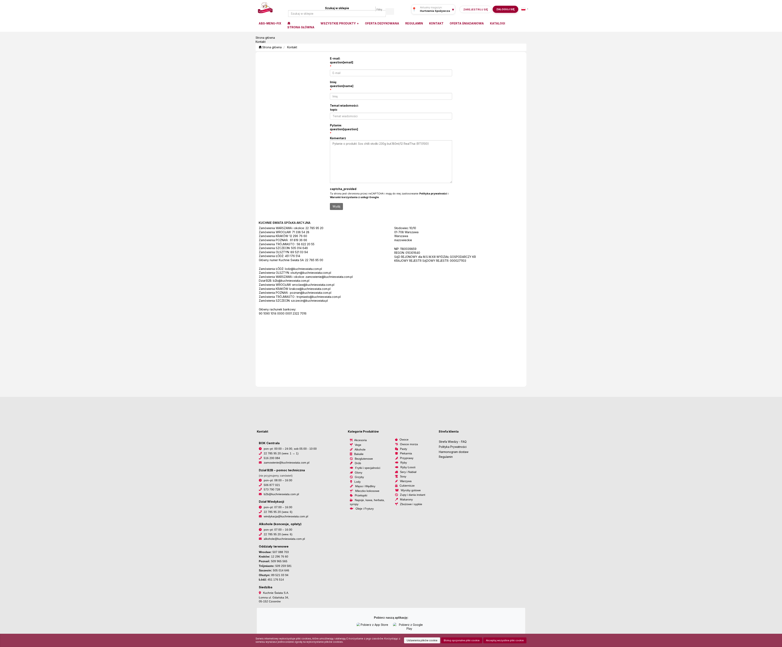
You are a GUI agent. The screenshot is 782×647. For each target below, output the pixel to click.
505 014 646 (299, 248)
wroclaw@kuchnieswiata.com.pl (313, 284)
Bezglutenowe (364, 458)
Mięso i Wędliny (365, 486)
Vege (358, 444)
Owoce (404, 439)
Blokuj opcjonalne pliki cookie (462, 640)
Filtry (379, 9)
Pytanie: (344, 127)
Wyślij (336, 206)
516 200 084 (272, 458)
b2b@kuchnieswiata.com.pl (291, 280)
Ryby (403, 462)
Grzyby (359, 477)
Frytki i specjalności (367, 467)
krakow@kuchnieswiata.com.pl (310, 288)
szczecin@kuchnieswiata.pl (309, 300)
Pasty (403, 448)
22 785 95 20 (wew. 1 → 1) (281, 453)
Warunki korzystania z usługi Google (354, 197)
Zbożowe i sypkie (411, 504)
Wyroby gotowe (411, 490)
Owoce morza (409, 444)
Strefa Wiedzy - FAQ (453, 441)
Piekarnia (406, 453)
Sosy (403, 476)
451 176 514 (292, 256)
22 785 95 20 (314, 228)
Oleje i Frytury (365, 508)
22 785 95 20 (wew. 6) (278, 511)
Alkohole (360, 449)
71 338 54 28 (300, 232)
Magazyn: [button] (435, 10)
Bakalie (359, 454)
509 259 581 (283, 566)
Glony (358, 472)
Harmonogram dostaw (453, 452)
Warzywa (406, 481)
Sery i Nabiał (408, 472)
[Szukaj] (390, 11)
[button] (524, 9)
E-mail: (341, 60)
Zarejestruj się (475, 9)
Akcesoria (360, 440)
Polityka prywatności (433, 193)
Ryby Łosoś (407, 467)
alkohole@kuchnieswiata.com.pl (284, 538)
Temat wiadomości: (344, 107)
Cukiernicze (407, 485)
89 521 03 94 (299, 252)
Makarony (406, 499)
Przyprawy (406, 458)
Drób (358, 463)
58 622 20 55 (305, 244)
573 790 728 (272, 489)
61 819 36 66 (298, 240)
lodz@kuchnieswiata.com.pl (303, 269)
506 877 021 (272, 485)
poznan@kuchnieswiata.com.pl (310, 292)
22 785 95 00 (314, 260)
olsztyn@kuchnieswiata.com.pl (310, 272)
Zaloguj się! (504, 9)
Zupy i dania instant (412, 494)
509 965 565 (279, 561)
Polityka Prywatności (453, 446)
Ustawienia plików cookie (422, 640)
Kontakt (292, 47)
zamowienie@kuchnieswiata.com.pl (329, 276)
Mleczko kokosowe (367, 490)
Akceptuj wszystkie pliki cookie (505, 640)
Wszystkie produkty (338, 23)
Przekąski (361, 495)
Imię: (341, 84)
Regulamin (446, 456)
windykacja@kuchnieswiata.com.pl (286, 516)
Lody (357, 481)
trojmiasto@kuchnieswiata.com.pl (319, 296)
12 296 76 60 (298, 236)
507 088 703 (280, 552)
